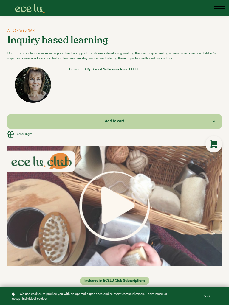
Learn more (154, 294)
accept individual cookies (30, 299)
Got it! (207, 296)
